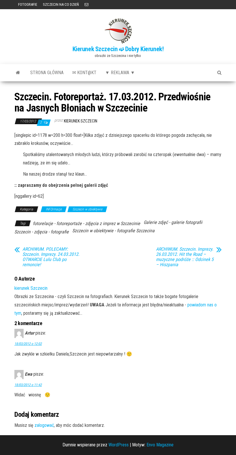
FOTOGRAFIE (27, 4)
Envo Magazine (160, 445)
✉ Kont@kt (84, 72)
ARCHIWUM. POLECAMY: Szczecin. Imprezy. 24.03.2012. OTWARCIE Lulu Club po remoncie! (50, 257)
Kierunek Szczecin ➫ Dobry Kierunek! (118, 49)
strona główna (47, 72)
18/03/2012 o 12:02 (28, 344)
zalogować (44, 425)
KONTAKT (86, 4)
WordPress (119, 445)
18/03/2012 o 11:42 (28, 385)
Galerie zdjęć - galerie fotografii (173, 222)
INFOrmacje (54, 209)
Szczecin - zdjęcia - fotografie (41, 232)
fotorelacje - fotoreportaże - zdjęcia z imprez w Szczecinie (86, 223)
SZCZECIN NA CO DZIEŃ (61, 4)
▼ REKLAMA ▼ (120, 72)
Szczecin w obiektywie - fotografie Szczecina (113, 230)
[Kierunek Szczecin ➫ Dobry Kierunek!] (18, 72)
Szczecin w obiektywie (87, 209)
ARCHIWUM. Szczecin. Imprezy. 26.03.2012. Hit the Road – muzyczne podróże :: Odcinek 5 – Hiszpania (185, 257)
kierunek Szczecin (80, 121)
